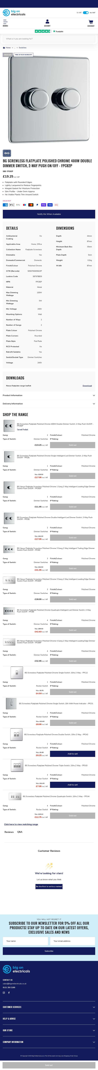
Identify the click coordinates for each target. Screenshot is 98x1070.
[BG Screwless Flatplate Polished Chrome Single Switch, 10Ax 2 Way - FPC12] (16, 672)
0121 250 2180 (9, 987)
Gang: (5, 435)
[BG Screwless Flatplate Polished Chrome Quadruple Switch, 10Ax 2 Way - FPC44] (15, 796)
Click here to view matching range (21, 824)
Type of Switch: (9, 439)
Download (87, 386)
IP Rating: (54, 439)
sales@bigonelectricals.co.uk (14, 983)
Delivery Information (13, 403)
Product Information (12, 395)
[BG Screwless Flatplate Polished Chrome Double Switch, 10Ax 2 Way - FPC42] (16, 734)
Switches (22, 48)
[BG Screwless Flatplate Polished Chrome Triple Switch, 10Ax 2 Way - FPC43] (17, 765)
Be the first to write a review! (49, 886)
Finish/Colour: (56, 435)
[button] (49, 99)
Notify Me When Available (49, 214)
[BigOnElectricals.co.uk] (14, 12)
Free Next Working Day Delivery (49, 31)
